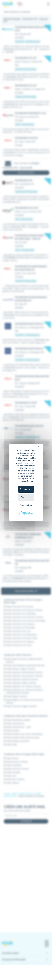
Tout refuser (26, 497)
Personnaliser (26, 505)
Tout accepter (26, 489)
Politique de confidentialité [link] (26, 513)
